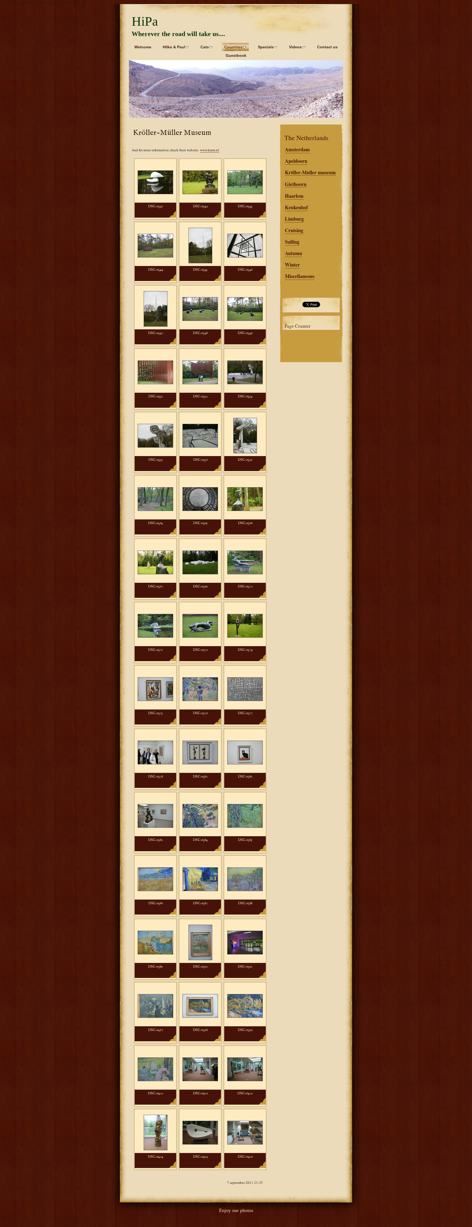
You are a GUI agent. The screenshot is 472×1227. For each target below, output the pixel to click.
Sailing (292, 241)
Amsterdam (297, 149)
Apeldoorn (296, 160)
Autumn (293, 253)
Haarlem (294, 195)
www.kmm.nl (209, 149)
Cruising (294, 230)
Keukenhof (296, 207)
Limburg (294, 218)
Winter (292, 264)
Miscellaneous (299, 276)
